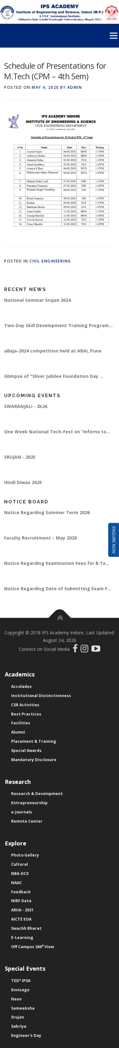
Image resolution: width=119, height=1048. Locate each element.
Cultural (19, 864)
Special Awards (26, 750)
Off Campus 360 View (32, 946)
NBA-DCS (20, 873)
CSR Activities (25, 705)
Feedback (21, 892)
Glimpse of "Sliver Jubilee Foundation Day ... (53, 378)
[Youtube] (95, 650)
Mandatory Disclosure (33, 759)
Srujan (17, 1017)
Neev (16, 999)
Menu (113, 35)
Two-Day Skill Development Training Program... (58, 327)
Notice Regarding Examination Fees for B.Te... (56, 565)
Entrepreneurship (29, 802)
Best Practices (26, 714)
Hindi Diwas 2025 (23, 484)
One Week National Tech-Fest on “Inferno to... (57, 433)
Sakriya (18, 1026)
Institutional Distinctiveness (41, 695)
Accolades (21, 686)
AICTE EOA (21, 919)
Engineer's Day (26, 1035)
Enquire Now (113, 540)
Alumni (18, 732)
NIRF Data (21, 900)
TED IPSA (20, 980)
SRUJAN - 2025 (20, 459)
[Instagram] (86, 650)
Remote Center (27, 821)
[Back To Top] (59, 618)
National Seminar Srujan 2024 (37, 302)
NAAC (16, 882)
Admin (74, 87)
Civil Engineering (50, 261)
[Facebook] (76, 650)
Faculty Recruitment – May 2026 (40, 540)
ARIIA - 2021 (22, 910)
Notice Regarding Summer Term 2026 (47, 514)
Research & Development (37, 793)
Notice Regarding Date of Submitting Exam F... (57, 590)
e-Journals (21, 812)
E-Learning (22, 937)
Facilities (20, 723)
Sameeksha (23, 1008)
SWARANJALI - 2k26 (25, 408)
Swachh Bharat (26, 928)
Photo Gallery (25, 855)
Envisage (20, 990)
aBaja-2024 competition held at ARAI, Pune (53, 353)
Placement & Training (33, 741)
